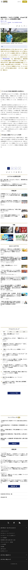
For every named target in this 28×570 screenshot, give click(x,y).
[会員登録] (24, 2)
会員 (24, 331)
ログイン (19, 1)
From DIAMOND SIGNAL (17, 22)
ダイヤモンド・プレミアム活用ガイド (8, 535)
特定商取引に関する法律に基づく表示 (8, 539)
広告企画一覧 (4, 497)
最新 (4, 331)
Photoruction (6, 58)
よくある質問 (3, 544)
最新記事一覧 (14, 486)
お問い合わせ (3, 548)
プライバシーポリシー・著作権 (7, 542)
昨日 (11, 331)
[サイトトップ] (5, 2)
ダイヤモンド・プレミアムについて (8, 533)
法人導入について (4, 551)
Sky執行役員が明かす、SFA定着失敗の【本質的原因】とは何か (14, 425)
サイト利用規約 (4, 537)
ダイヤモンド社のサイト (6, 555)
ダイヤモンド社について (6, 559)
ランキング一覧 (13, 393)
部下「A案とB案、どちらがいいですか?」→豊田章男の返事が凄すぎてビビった (14, 180)
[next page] (19, 168)
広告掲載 (2, 546)
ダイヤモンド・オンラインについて (8, 527)
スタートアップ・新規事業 (6, 22)
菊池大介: (3, 21)
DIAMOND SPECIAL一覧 (6, 494)
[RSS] (19, 523)
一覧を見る (14, 443)
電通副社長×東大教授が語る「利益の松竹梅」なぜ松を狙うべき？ (14, 434)
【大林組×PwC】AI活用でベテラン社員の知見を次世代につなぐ (14, 421)
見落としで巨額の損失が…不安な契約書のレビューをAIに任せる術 (14, 430)
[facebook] (14, 523)
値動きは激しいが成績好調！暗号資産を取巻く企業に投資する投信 (14, 439)
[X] (8, 523)
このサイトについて (4, 531)
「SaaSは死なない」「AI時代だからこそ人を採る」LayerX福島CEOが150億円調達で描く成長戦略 (14, 184)
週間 (17, 331)
